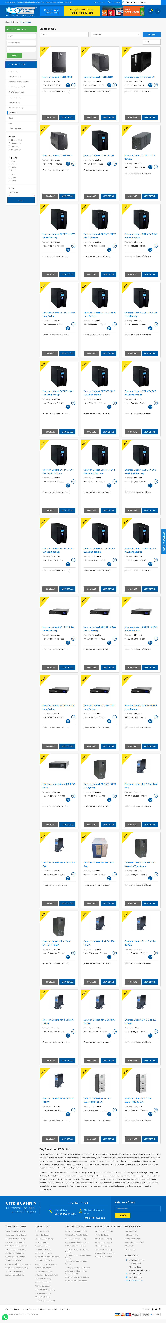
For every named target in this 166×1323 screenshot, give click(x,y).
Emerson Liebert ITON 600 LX (57, 155)
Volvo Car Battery (43, 1297)
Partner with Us (29, 1309)
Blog (67, 1309)
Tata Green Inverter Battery (17, 1268)
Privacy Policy (131, 1231)
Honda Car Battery (43, 1249)
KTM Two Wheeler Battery (76, 1280)
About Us (16, 1309)
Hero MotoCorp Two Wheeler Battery (77, 1250)
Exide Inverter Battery (14, 1260)
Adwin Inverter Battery (15, 1271)
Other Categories (15, 128)
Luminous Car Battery (104, 1231)
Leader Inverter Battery (15, 1231)
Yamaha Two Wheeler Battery (78, 1267)
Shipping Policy (132, 1235)
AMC (10, 123)
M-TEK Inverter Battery (15, 1253)
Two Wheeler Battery (17, 92)
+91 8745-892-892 (81, 12)
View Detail (67, 117)
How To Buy (131, 1249)
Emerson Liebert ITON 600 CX (57, 76)
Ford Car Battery (42, 1246)
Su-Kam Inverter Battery (15, 1238)
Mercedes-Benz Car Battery (47, 1275)
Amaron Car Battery (104, 1242)
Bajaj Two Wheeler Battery (76, 1231)
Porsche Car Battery (44, 1271)
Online (15, 22)
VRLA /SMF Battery (16, 107)
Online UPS (13, 113)
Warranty (130, 1246)
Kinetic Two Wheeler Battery (77, 1235)
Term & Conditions (133, 1238)
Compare (50, 117)
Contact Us (101, 2)
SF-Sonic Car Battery (104, 1249)
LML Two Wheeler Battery (76, 1238)
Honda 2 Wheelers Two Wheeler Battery (78, 1256)
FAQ (61, 1309)
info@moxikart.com (136, 1280)
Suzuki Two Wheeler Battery (77, 1242)
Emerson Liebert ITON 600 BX (98, 76)
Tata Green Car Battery (105, 1253)
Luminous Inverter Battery (16, 1235)
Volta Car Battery (103, 1235)
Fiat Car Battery (42, 1242)
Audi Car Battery (42, 1231)
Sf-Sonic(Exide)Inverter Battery (18, 1264)
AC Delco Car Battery (104, 1257)
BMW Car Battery (43, 1235)
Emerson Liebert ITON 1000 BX (99, 155)
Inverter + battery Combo (18, 81)
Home (7, 22)
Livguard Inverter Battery (16, 1249)
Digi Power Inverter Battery (16, 1246)
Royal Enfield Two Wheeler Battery (76, 1262)
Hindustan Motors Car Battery (48, 1257)
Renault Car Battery (44, 1282)
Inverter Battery (15, 76)
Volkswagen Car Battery (45, 1300)
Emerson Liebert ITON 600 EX (139, 76)
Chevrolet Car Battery (44, 1238)
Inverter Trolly (14, 102)
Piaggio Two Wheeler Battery (77, 1277)
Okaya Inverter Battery (15, 1242)
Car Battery (13, 71)
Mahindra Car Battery (44, 1260)
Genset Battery (15, 97)
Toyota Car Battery (43, 1293)
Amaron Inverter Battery (15, 1257)
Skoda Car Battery (43, 1286)
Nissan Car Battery (43, 1278)
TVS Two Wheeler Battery (76, 1246)
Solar (11, 118)
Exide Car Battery (103, 1246)
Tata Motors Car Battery (45, 1289)
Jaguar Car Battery (43, 1268)
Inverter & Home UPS (17, 87)
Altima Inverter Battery (15, 1275)
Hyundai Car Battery (44, 1253)
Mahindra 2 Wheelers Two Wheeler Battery (76, 1272)
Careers (42, 1309)
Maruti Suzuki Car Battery (46, 1264)
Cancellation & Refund (135, 1242)
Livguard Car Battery (104, 1238)
